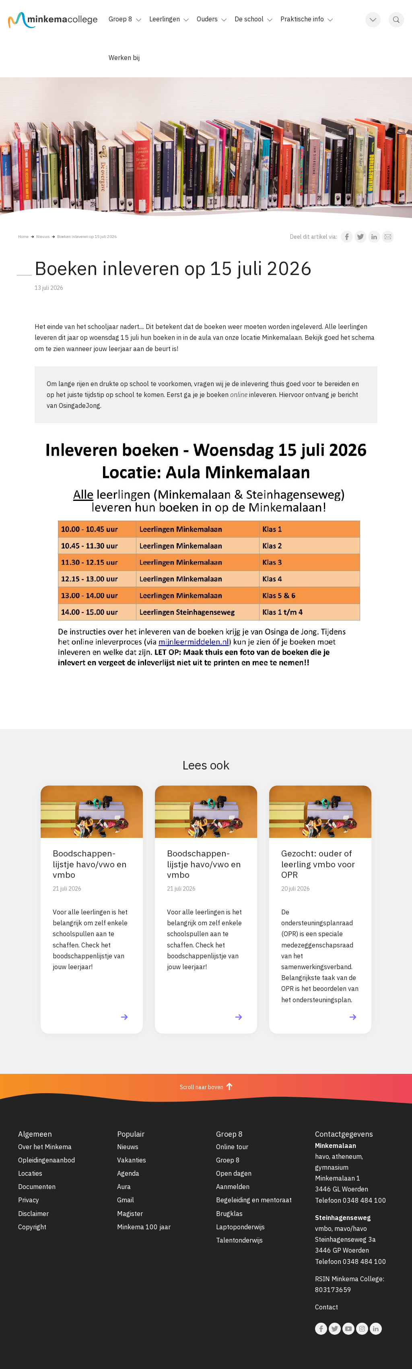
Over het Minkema (45, 1147)
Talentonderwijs (239, 1240)
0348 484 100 (364, 1200)
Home (23, 236)
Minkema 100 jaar (144, 1227)
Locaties (30, 1173)
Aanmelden (232, 1187)
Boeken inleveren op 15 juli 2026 (87, 236)
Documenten (37, 1187)
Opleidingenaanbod (46, 1160)
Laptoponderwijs (240, 1227)
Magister (130, 1214)
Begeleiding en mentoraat (254, 1200)
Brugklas (229, 1214)
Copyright (32, 1227)
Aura (124, 1187)
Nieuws (42, 236)
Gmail (125, 1200)
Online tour (232, 1147)
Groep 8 (228, 1160)
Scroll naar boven (202, 1087)
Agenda (128, 1173)
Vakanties (131, 1160)
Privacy (28, 1200)
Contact (326, 1307)
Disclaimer (33, 1214)
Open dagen (233, 1173)
